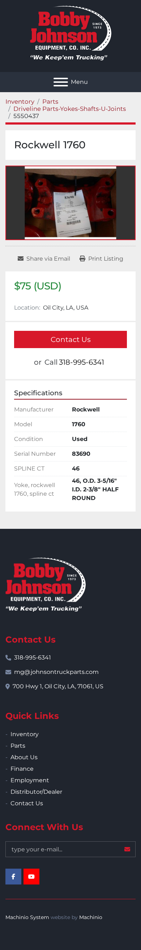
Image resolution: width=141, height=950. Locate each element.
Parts (17, 745)
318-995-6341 (81, 362)
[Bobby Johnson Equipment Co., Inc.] (45, 584)
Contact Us (71, 339)
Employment (29, 780)
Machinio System (27, 917)
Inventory (24, 734)
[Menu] (61, 82)
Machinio (90, 917)
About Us (24, 757)
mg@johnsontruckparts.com (56, 671)
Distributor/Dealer (36, 791)
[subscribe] (127, 849)
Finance (22, 768)
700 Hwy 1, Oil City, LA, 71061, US (58, 686)
